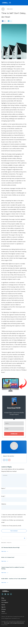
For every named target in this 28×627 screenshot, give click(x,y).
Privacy (3, 609)
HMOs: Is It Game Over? (14, 559)
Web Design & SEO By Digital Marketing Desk (14, 623)
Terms (3, 611)
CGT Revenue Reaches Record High (14, 549)
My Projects (4, 602)
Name (3, 488)
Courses (3, 600)
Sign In (3, 607)
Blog (2, 598)
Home (3, 604)
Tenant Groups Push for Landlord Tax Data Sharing (14, 570)
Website (3, 504)
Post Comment (14, 530)
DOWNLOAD (14, 433)
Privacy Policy (4, 624)
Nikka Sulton (14, 451)
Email (3, 496)
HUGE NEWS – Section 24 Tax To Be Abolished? (14, 581)
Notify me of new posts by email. (12, 525)
